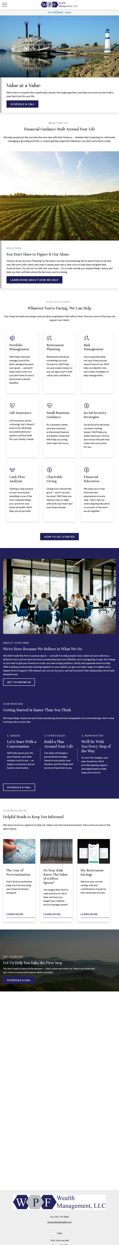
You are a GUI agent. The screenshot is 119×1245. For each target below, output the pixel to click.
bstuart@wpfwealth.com (60, 1222)
